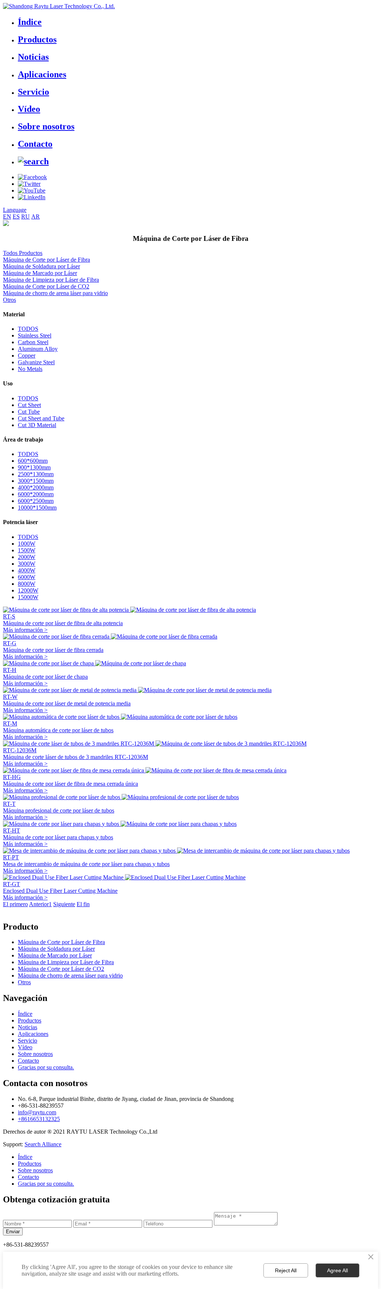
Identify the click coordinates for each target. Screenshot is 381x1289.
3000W (26, 563)
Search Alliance (43, 1144)
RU (25, 216)
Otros (9, 300)
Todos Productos (22, 253)
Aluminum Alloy (38, 349)
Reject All (286, 1270)
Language (14, 210)
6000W (26, 577)
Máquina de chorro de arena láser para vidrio (55, 293)
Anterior (39, 904)
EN (7, 216)
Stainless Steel (34, 335)
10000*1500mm (37, 507)
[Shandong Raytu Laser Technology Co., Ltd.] (59, 6)
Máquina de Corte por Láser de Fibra (46, 259)
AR (35, 216)
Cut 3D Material (37, 425)
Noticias (33, 57)
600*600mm (33, 461)
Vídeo (29, 109)
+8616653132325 (39, 1119)
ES (16, 216)
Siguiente (64, 904)
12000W (28, 590)
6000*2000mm (36, 494)
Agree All (337, 1270)
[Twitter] (29, 184)
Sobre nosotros (46, 126)
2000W (26, 557)
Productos (37, 39)
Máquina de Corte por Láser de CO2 (46, 286)
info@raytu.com (37, 1112)
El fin (83, 904)
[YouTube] (31, 190)
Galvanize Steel (36, 362)
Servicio (33, 92)
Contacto (35, 144)
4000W (26, 570)
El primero (15, 904)
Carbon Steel (33, 342)
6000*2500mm (36, 501)
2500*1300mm (36, 474)
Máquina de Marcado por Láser (40, 273)
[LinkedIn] (31, 197)
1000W (26, 543)
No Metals (30, 369)
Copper (26, 355)
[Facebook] (32, 177)
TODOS (28, 329)
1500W (26, 550)
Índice (30, 22)
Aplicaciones (42, 74)
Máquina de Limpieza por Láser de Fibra (51, 280)
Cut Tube (29, 411)
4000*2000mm (36, 487)
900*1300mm (34, 467)
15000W (28, 597)
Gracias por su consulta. (46, 1067)
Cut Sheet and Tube (41, 418)
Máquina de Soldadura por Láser (41, 266)
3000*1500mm (36, 481)
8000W (26, 584)
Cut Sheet (29, 405)
